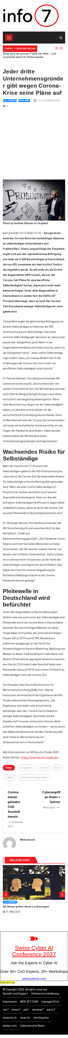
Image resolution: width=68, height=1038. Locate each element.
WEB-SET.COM (29, 1001)
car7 (5, 1009)
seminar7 (38, 1009)
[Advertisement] (34, 144)
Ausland (24, 100)
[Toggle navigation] (9, 37)
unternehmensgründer (34, 777)
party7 (51, 1009)
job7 (26, 1009)
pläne (10, 777)
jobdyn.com (10, 1025)
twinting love (41, 1017)
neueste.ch (10, 1017)
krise (57, 767)
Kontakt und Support (15, 993)
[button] (57, 48)
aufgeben (26, 767)
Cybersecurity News (32, 1025)
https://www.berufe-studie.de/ (39, 757)
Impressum (10, 1001)
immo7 (16, 1009)
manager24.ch (50, 1001)
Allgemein (10, 100)
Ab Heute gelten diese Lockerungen (26, 906)
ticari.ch (25, 1017)
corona (43, 767)
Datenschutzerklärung (45, 993)
